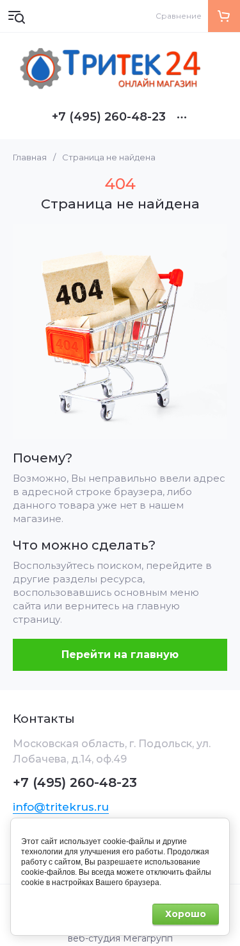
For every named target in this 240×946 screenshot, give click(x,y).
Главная (30, 157)
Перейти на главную (120, 654)
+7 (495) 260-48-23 (109, 116)
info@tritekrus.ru (61, 806)
